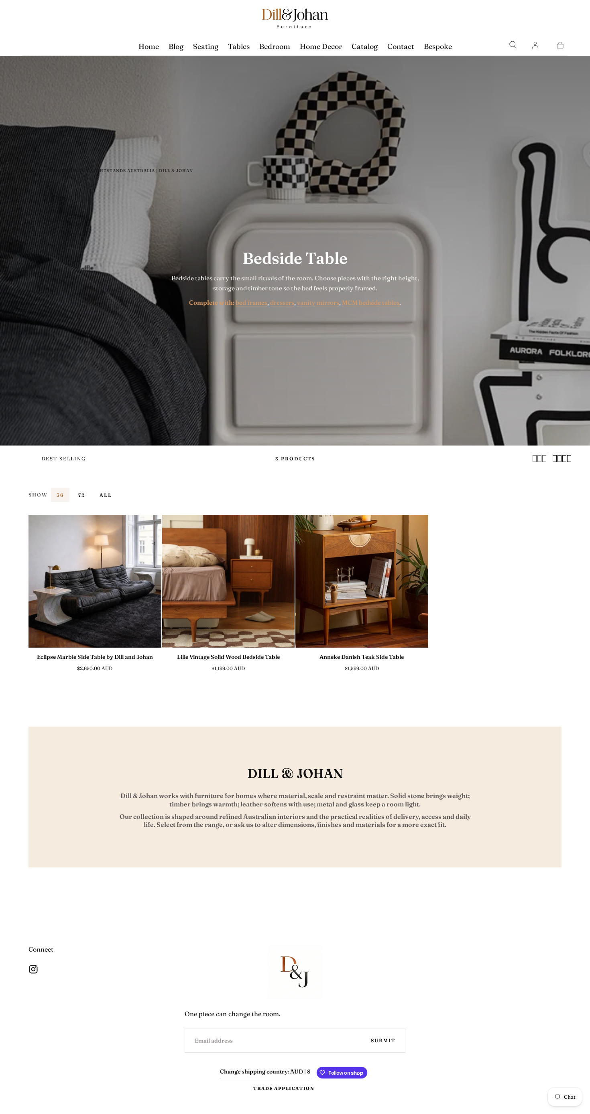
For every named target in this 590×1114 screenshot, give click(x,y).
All (106, 495)
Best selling (64, 459)
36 (60, 495)
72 (81, 495)
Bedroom (274, 46)
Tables (239, 46)
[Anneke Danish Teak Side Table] (361, 581)
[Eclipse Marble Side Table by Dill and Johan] (94, 581)
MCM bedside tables (370, 302)
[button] (513, 45)
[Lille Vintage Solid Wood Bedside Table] (228, 581)
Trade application (283, 1088)
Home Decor (321, 46)
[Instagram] (33, 969)
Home (148, 46)
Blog (176, 46)
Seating (205, 46)
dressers (282, 302)
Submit (383, 1040)
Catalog (365, 46)
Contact (400, 46)
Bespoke (438, 46)
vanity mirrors (318, 302)
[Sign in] (535, 45)
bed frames (251, 302)
